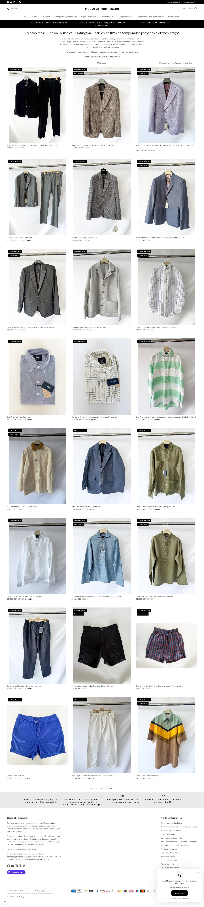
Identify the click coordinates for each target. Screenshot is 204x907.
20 (102, 788)
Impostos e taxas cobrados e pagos (175, 845)
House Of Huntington (19, 897)
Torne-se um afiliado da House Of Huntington (179, 842)
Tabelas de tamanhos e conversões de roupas (179, 827)
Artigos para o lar (125, 17)
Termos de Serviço (168, 856)
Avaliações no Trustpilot (26, 849)
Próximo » (110, 788)
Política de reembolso (169, 860)
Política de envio (167, 864)
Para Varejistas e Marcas (170, 853)
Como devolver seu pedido (171, 838)
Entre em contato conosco (171, 830)
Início (25, 17)
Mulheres (46, 17)
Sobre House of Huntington (171, 823)
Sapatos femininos (108, 17)
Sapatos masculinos (88, 17)
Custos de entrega (168, 834)
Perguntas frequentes (169, 849)
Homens (35, 17)
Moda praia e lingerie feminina (66, 17)
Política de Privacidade (170, 868)
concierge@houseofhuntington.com (21, 857)
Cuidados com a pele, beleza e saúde (150, 17)
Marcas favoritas (174, 17)
